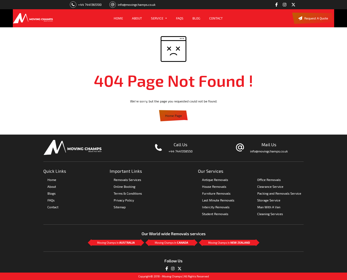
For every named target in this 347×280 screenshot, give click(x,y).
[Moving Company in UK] (33, 18)
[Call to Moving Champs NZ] (72, 147)
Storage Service (268, 200)
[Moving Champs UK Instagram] (173, 268)
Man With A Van (268, 207)
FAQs (179, 18)
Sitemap (120, 207)
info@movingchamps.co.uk (136, 4)
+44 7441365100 (90, 4)
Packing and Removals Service (279, 193)
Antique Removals (215, 180)
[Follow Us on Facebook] (277, 5)
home (118, 18)
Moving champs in (116, 242)
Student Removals (215, 214)
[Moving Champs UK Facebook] (166, 268)
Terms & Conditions (128, 193)
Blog (196, 18)
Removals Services (127, 180)
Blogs (51, 193)
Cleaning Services (270, 214)
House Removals (214, 186)
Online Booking (124, 186)
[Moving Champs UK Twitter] (180, 268)
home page (173, 116)
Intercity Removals (216, 207)
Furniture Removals (216, 193)
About (51, 186)
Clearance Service (270, 186)
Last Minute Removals (218, 200)
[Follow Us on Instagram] (285, 5)
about (137, 18)
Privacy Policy (124, 200)
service (157, 18)
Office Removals (269, 180)
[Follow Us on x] (294, 5)
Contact (216, 18)
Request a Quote (316, 18)
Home (51, 180)
